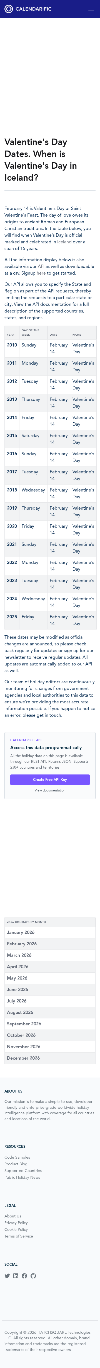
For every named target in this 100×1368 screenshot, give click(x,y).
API (41, 266)
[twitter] (7, 1276)
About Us (12, 1216)
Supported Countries (23, 1170)
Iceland (64, 241)
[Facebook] (24, 1276)
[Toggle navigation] (91, 8)
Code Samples (17, 1157)
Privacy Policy (16, 1223)
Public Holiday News (22, 1177)
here (41, 273)
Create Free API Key (50, 780)
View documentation (50, 790)
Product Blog (16, 1164)
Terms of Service (18, 1236)
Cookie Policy (16, 1229)
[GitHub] (33, 1276)
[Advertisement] (50, 77)
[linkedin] (15, 1276)
